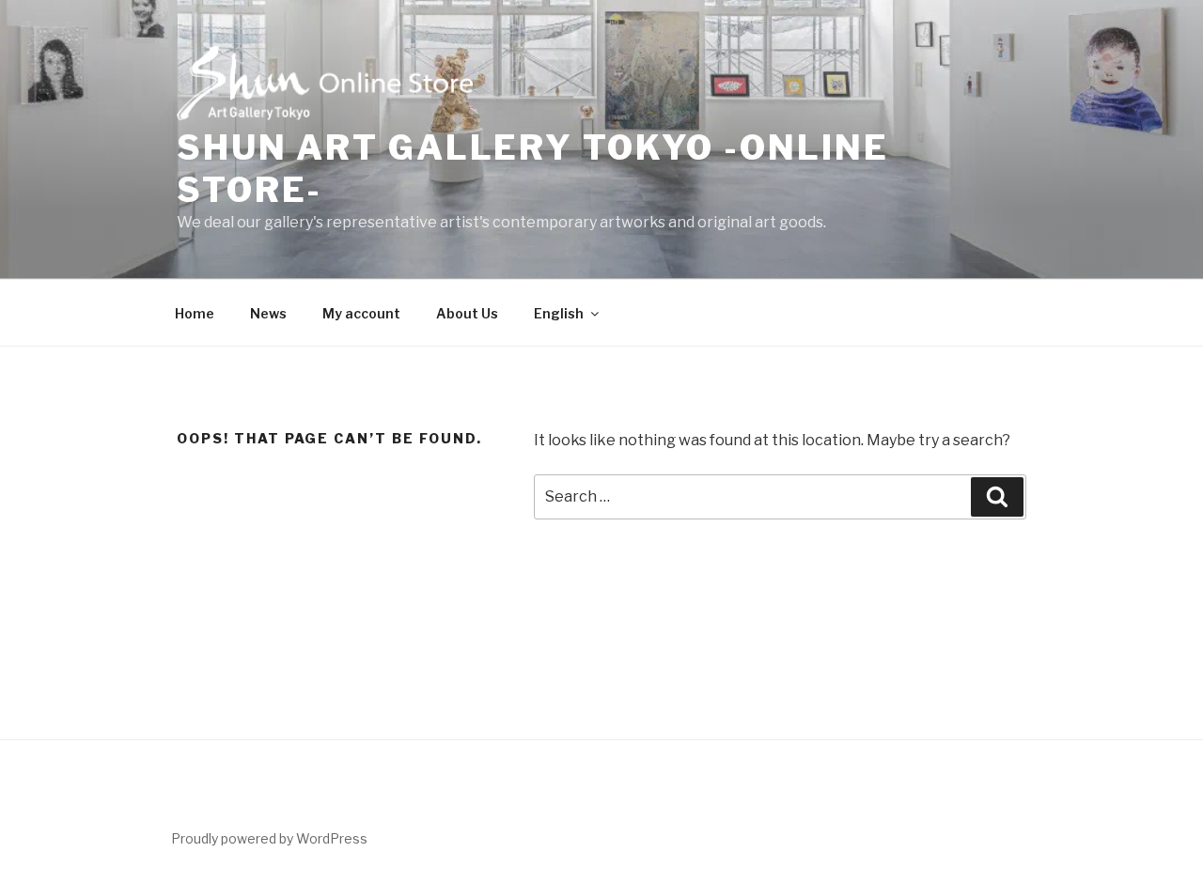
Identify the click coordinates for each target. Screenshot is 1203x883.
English (559, 313)
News (268, 313)
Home (194, 313)
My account (361, 313)
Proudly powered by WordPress (269, 838)
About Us (467, 313)
